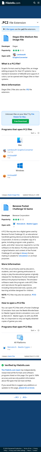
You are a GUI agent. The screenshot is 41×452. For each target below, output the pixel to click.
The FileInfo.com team (11, 370)
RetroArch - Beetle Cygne (27, 224)
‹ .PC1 (16, 397)
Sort (32, 133)
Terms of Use (27, 448)
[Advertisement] (20, 12)
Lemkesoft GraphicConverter (20, 150)
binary (24, 253)
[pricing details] (38, 133)
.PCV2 (33, 295)
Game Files (11, 356)
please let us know (26, 388)
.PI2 (27, 89)
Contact (35, 450)
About (29, 450)
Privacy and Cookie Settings (17, 450)
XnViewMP (12, 155)
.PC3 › (24, 397)
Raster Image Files (14, 195)
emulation (23, 256)
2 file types (9, 29)
